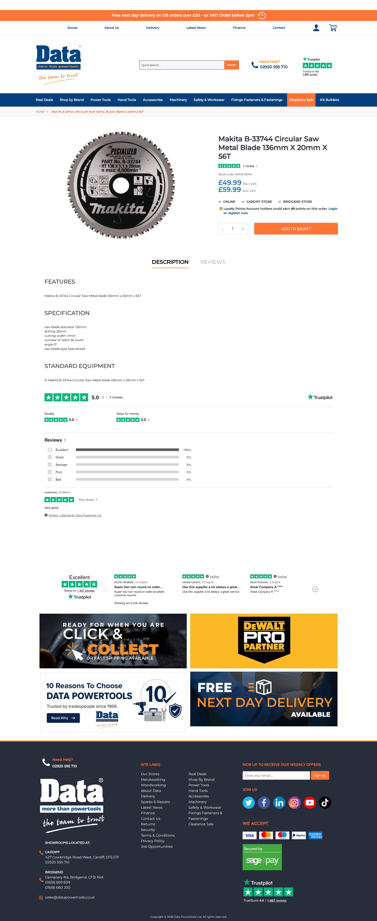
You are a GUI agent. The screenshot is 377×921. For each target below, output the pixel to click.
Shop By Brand (201, 780)
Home (40, 111)
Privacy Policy (153, 841)
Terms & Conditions (158, 835)
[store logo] (59, 64)
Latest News (196, 28)
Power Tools (198, 785)
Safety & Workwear (204, 807)
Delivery (152, 28)
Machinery (197, 802)
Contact (279, 28)
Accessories (198, 796)
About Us (112, 28)
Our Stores (150, 774)
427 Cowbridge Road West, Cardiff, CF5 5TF (82, 857)
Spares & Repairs (155, 802)
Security (148, 830)
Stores (72, 28)
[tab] (188, 100)
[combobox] (189, 65)
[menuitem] (45, 99)
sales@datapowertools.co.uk (70, 897)
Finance (239, 28)
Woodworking (153, 785)
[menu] (188, 100)
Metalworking (153, 780)
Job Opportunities (157, 846)
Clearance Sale (201, 824)
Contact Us (150, 819)
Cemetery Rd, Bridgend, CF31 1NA (74, 877)
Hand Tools (198, 791)
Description (170, 262)
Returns (148, 824)
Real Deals (197, 774)
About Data (151, 791)
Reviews (212, 262)
